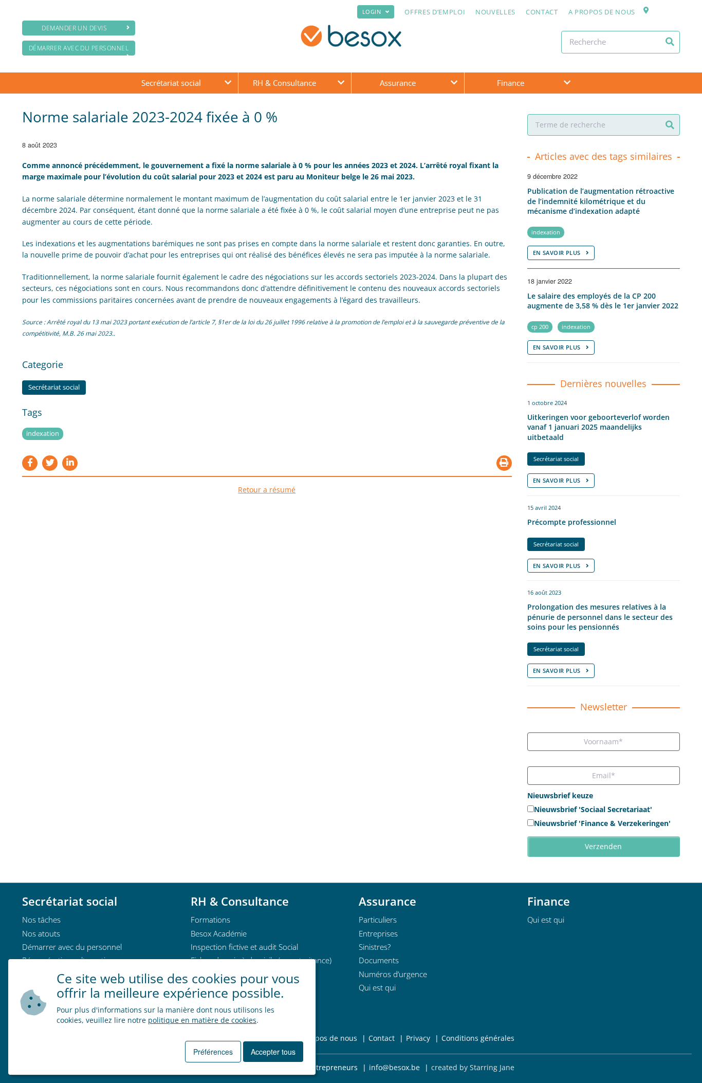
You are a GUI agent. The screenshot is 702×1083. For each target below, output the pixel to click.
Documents (379, 960)
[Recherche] (669, 41)
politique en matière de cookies (202, 1020)
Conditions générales (477, 1038)
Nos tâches (41, 919)
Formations (210, 919)
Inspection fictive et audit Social (244, 947)
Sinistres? (375, 947)
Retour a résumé (266, 489)
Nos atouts (41, 933)
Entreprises (378, 933)
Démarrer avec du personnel (78, 48)
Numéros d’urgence (393, 974)
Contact (542, 11)
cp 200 (539, 327)
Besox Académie (219, 933)
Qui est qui (377, 987)
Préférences (213, 1052)
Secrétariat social (171, 83)
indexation (42, 433)
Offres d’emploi (434, 11)
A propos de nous (601, 11)
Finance (510, 83)
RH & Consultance (284, 83)
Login (371, 11)
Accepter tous (273, 1052)
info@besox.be (394, 1067)
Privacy (418, 1038)
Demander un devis (74, 28)
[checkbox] (603, 817)
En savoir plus (557, 252)
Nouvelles (495, 11)
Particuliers (378, 919)
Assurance (398, 83)
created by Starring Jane (472, 1067)
